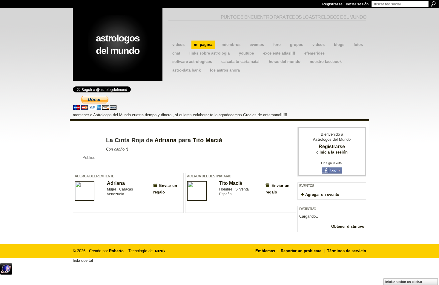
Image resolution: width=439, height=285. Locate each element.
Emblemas (265, 251)
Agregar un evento (322, 194)
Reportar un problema (301, 251)
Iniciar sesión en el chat (403, 282)
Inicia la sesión (334, 152)
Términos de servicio (346, 251)
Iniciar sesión (357, 4)
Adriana (165, 140)
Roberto (116, 251)
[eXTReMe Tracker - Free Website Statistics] (6, 272)
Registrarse (332, 4)
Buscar (433, 4)
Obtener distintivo (347, 226)
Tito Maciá (207, 140)
